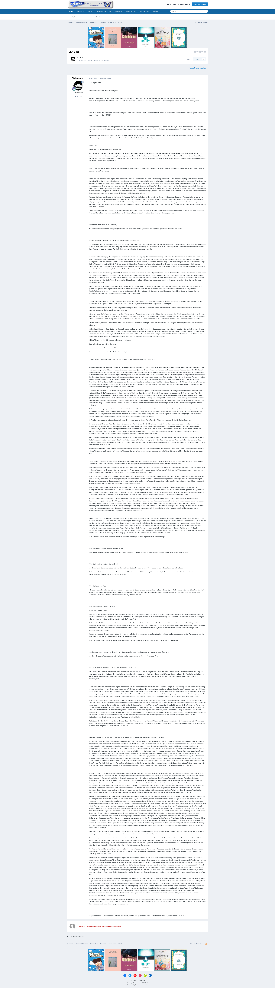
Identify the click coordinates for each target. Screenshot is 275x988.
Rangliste (99, 17)
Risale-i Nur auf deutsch (101, 60)
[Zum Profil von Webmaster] (73, 59)
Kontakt (142, 980)
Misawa (90, 11)
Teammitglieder (72, 17)
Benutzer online (87, 17)
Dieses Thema (195, 11)
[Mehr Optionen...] (204, 78)
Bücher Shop (144, 11)
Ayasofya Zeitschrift (104, 11)
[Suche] (205, 11)
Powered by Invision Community (137, 985)
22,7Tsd (79, 97)
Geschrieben (100, 78)
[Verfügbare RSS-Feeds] (205, 943)
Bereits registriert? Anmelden (178, 4)
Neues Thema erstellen (197, 68)
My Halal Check (131, 11)
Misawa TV (118, 11)
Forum (71, 11)
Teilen (187, 59)
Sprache (133, 980)
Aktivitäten (80, 11)
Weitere (156, 11)
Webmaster (84, 58)
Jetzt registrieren (200, 4)
